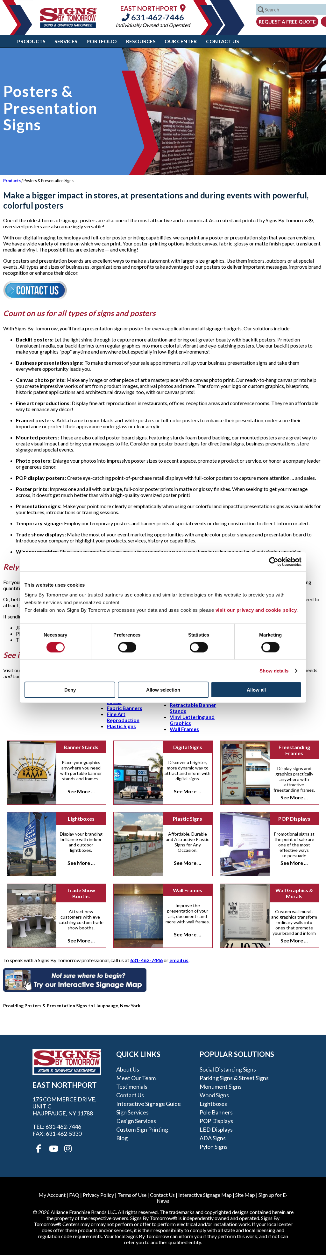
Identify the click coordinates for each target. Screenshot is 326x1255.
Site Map (245, 1195)
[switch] (127, 647)
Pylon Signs (214, 1146)
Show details (273, 670)
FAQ (74, 1195)
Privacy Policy (98, 1195)
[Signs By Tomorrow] (68, 26)
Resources (141, 41)
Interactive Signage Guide (148, 1103)
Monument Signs (221, 1086)
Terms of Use (131, 1195)
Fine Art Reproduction (123, 717)
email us (178, 960)
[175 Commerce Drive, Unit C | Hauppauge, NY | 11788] (183, 7)
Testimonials (131, 1086)
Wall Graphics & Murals (294, 893)
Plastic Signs (121, 726)
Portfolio (102, 41)
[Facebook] (38, 1149)
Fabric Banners (124, 708)
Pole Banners (216, 1112)
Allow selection (163, 690)
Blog (122, 1137)
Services (65, 41)
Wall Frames (184, 729)
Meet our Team (136, 1077)
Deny (70, 690)
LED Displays (216, 1129)
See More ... (81, 791)
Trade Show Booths (81, 893)
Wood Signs (214, 1095)
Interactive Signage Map (205, 1195)
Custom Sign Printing (142, 1129)
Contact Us (222, 41)
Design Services (136, 1120)
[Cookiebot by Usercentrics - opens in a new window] (273, 561)
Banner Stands (81, 747)
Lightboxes (81, 819)
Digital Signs (187, 747)
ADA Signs (213, 1137)
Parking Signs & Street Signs (234, 1077)
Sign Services (132, 1112)
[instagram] (68, 1149)
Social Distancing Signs (228, 1069)
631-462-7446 (157, 17)
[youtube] (53, 1149)
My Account (52, 1195)
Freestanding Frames (294, 750)
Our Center (181, 41)
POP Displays (294, 819)
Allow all (256, 690)
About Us (127, 1069)
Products (31, 41)
